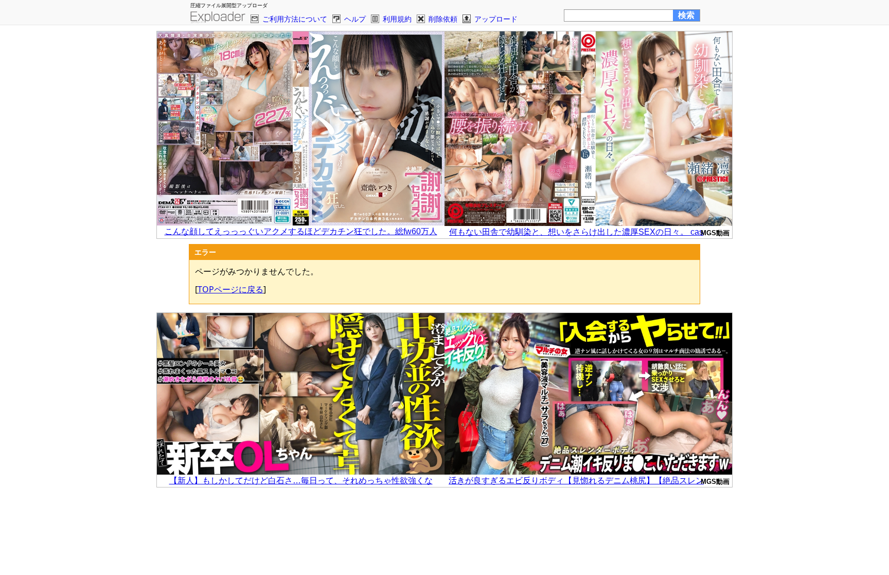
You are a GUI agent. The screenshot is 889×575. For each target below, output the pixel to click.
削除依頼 (443, 19)
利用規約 (397, 19)
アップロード (496, 19)
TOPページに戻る (230, 289)
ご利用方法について (294, 19)
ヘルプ (355, 19)
